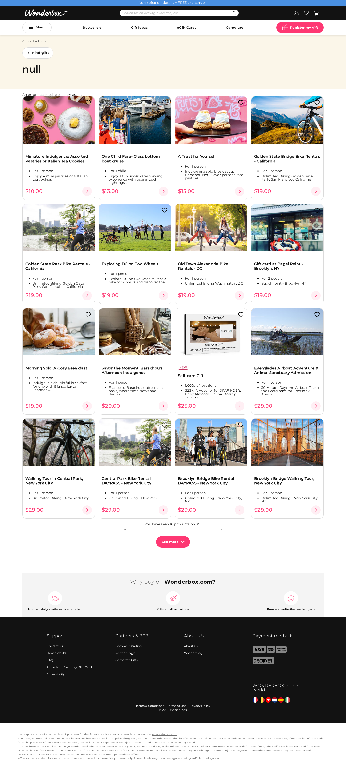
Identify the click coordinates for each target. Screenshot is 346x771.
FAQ (50, 660)
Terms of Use (176, 705)
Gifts (25, 41)
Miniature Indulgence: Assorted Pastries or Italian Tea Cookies (56, 158)
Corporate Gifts (126, 660)
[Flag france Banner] (255, 700)
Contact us (55, 646)
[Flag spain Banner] (281, 700)
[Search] (234, 13)
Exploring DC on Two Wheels (130, 264)
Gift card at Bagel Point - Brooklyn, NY (278, 266)
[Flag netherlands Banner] (274, 700)
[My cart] (316, 13)
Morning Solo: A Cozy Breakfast (56, 368)
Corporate (234, 27)
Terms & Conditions (150, 705)
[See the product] (87, 191)
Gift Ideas (139, 27)
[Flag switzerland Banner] (268, 700)
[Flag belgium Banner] (262, 700)
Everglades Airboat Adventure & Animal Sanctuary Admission (286, 370)
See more (170, 542)
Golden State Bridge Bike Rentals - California (287, 158)
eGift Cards (186, 27)
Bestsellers (92, 27)
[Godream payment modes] (276, 672)
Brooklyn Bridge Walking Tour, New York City (284, 480)
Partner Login (125, 653)
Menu (41, 27)
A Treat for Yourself (197, 156)
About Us (191, 646)
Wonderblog (193, 653)
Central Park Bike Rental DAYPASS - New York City (126, 480)
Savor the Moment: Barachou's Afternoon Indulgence (132, 370)
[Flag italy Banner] (287, 700)
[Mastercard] (271, 652)
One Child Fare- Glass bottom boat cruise (131, 158)
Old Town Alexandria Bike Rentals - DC (203, 266)
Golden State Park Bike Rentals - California (57, 266)
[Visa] (259, 652)
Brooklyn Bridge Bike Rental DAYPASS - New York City (206, 480)
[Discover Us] (263, 663)
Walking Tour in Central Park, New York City (54, 480)
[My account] (296, 13)
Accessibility (56, 674)
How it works (56, 653)
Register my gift (304, 27)
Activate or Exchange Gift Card (69, 667)
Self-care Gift (191, 375)
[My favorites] (306, 13)
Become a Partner (128, 646)
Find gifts (40, 53)
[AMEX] (281, 652)
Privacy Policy (199, 705)
